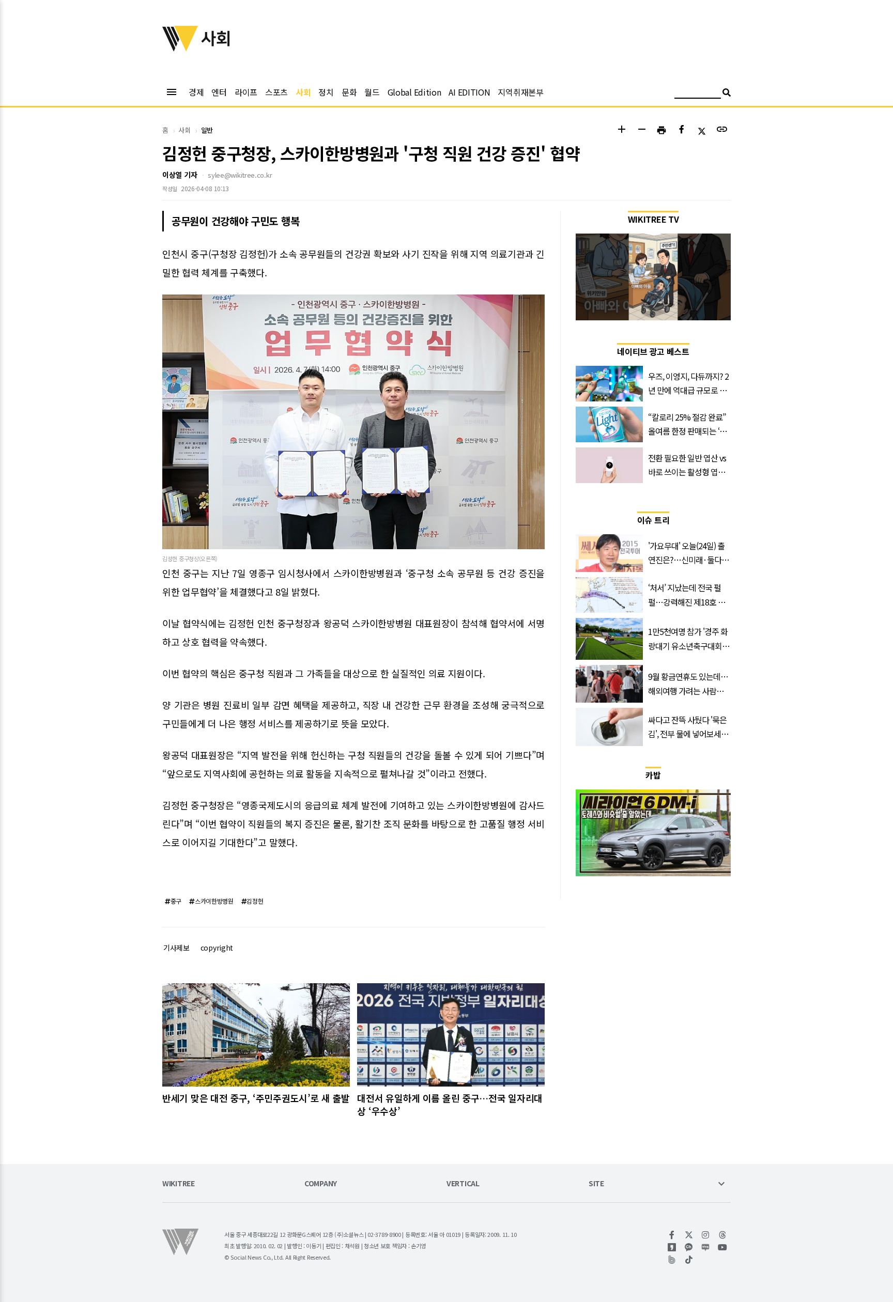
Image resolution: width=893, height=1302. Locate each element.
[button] (621, 130)
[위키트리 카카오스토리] (672, 1247)
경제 (196, 92)
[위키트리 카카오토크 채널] (689, 1247)
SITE (596, 1184)
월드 (371, 92)
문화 (349, 92)
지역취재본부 (520, 92)
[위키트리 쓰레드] (722, 1235)
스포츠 (276, 92)
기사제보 (176, 947)
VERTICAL (463, 1184)
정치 (325, 92)
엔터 (218, 92)
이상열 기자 (179, 174)
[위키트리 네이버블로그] (705, 1247)
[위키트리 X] (689, 1235)
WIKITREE (178, 1184)
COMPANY (320, 1184)
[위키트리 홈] (180, 48)
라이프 (246, 92)
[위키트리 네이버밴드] (672, 1259)
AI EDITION (469, 92)
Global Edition (414, 92)
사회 (303, 92)
